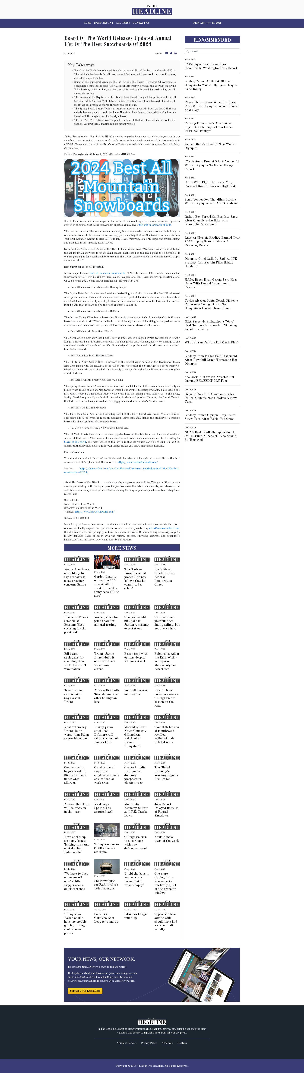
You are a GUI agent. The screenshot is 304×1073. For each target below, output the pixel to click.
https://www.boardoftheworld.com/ (138, 462)
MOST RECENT (103, 23)
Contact (182, 1043)
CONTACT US (141, 23)
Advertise (167, 1043)
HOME (88, 23)
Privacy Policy (149, 1043)
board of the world (75, 442)
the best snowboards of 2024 (155, 225)
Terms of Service (126, 1043)
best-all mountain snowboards (107, 273)
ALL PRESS (123, 23)
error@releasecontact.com (164, 528)
